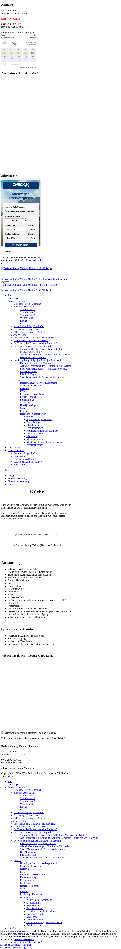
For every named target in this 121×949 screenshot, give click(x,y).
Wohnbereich (26, 318)
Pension (24, 411)
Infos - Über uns (16, 450)
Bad (22, 323)
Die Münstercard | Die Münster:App (38, 363)
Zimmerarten (26, 416)
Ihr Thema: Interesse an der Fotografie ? (34, 346)
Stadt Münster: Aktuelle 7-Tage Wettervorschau (43, 368)
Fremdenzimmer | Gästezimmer (42, 430)
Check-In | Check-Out (31, 385)
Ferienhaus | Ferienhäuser (33, 394)
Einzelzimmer (33, 425)
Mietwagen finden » (21, 245)
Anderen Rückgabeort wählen (21, 211)
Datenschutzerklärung (25, 459)
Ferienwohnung (28, 397)
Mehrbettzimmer (34, 439)
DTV (23, 391)
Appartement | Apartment (39, 419)
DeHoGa (24, 388)
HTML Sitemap (22, 464)
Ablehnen (27, 944)
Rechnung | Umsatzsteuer (26, 329)
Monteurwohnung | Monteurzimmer (44, 442)
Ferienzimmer (27, 399)
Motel (23, 408)
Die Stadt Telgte (28, 374)
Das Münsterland (28, 371)
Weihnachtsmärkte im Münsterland (31, 340)
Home (11, 475)
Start (13, 296)
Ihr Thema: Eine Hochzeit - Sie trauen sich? (35, 337)
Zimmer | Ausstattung (24, 306)
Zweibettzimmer (34, 444)
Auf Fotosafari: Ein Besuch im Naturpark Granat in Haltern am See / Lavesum (45, 356)
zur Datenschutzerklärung (13, 947)
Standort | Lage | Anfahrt (26, 453)
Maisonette (31, 436)
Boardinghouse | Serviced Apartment (38, 382)
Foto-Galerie (14, 447)
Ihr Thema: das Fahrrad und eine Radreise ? (35, 343)
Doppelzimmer (33, 422)
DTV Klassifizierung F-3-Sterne (30, 332)
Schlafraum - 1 (27, 309)
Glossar (17, 380)
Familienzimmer (34, 428)
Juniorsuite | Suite (35, 433)
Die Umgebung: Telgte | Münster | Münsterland (37, 360)
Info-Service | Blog (17, 334)
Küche (23, 320)
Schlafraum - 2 (27, 312)
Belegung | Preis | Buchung (27, 303)
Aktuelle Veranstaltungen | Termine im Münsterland (45, 365)
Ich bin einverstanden (10, 944)
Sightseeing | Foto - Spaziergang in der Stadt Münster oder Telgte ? (53, 835)
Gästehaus (25, 402)
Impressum (19, 456)
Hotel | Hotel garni (29, 405)
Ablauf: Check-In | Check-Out (29, 326)
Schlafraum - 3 (27, 315)
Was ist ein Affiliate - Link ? (28, 461)
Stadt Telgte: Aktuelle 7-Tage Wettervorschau (42, 377)
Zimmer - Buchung (17, 301)
